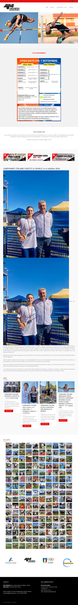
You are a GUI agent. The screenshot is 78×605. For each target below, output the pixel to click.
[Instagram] (74, 1)
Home (47, 7)
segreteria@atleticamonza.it (9, 593)
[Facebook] (71, 1)
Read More (9, 410)
